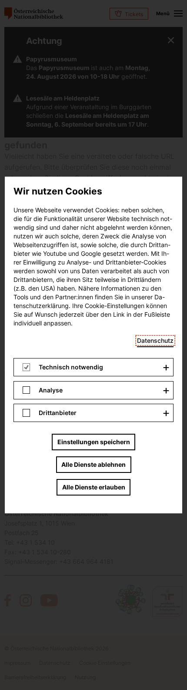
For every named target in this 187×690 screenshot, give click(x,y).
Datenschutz (155, 340)
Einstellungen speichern (93, 441)
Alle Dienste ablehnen (93, 464)
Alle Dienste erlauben (93, 487)
